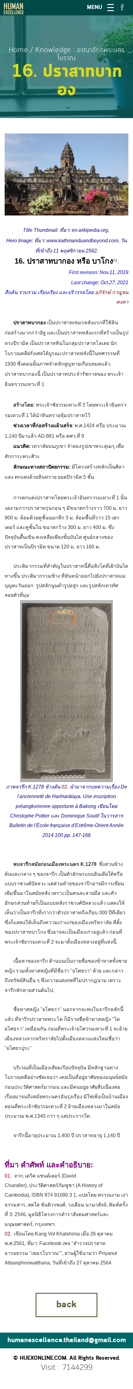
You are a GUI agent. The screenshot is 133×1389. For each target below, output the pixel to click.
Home (18, 50)
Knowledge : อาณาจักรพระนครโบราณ (80, 54)
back (66, 1304)
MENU (94, 7)
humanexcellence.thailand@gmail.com (66, 1340)
